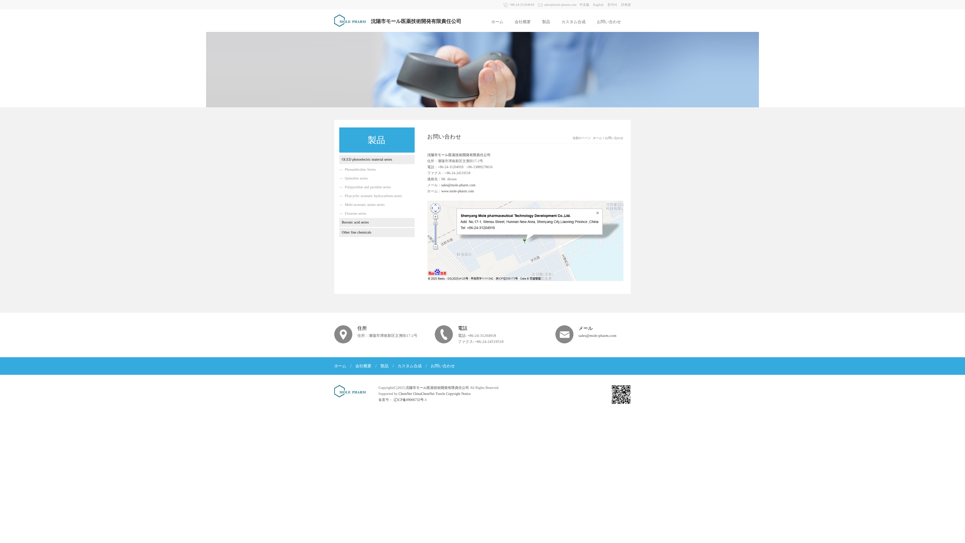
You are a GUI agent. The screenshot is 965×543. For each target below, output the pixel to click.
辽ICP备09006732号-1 (410, 400)
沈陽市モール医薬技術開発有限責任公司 (459, 155)
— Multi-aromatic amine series (361, 205)
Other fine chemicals (356, 232)
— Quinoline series (353, 178)
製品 (546, 22)
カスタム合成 (573, 22)
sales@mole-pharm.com (560, 5)
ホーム (497, 22)
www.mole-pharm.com (457, 191)
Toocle (440, 394)
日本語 (626, 5)
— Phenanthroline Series (357, 169)
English (598, 5)
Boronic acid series (355, 222)
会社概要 (523, 22)
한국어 (612, 5)
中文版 (584, 5)
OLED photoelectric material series (367, 159)
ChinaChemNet (424, 394)
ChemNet (405, 394)
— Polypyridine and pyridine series (365, 187)
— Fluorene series (352, 213)
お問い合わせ (609, 22)
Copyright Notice (458, 394)
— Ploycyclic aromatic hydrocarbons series (370, 196)
